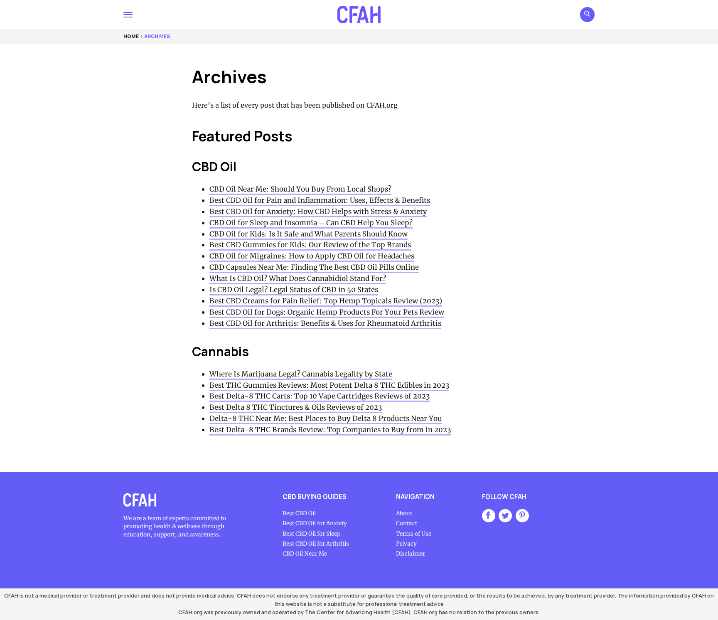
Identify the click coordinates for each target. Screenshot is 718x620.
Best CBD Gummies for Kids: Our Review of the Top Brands (310, 244)
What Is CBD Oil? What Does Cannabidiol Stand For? (297, 278)
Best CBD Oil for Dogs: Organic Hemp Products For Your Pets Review (326, 312)
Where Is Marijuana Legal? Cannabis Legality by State (300, 374)
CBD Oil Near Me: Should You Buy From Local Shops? (300, 189)
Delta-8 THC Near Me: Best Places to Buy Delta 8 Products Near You (325, 418)
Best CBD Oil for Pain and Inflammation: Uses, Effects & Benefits (319, 200)
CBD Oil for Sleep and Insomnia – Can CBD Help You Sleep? (311, 222)
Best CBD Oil (299, 513)
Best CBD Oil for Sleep (311, 533)
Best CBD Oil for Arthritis (316, 543)
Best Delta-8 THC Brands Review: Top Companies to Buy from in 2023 (330, 429)
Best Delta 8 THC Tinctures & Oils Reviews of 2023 (295, 407)
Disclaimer (410, 553)
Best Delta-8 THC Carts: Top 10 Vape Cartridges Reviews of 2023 (319, 396)
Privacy (406, 543)
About (404, 513)
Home (131, 36)
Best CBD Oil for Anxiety (315, 523)
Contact (406, 523)
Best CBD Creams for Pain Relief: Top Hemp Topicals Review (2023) (325, 300)
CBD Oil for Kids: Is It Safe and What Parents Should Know (308, 234)
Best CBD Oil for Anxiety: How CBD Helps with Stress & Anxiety (318, 211)
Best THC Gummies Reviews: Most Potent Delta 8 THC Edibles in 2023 (329, 385)
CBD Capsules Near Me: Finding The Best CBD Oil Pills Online (314, 267)
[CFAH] (359, 14)
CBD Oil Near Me (305, 553)
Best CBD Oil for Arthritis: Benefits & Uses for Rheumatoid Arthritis (325, 323)
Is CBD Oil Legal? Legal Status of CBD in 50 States (293, 289)
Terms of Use (413, 533)
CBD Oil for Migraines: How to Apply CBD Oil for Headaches (311, 256)
